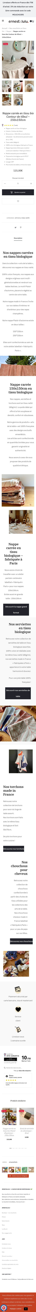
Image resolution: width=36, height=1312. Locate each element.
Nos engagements (7, 1233)
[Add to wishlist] (18, 201)
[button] (5, 183)
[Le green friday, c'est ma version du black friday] (24, 1170)
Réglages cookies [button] (15, 1309)
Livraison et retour (7, 1248)
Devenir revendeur (7, 1256)
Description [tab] (18, 238)
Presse (4, 1217)
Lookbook (4, 1229)
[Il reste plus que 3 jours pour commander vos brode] (5, 1170)
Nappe (8, 31)
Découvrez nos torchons (13, 849)
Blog (3, 1225)
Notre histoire (5, 1221)
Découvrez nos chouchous (21, 941)
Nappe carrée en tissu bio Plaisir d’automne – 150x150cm (9, 1132)
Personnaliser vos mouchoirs (10, 1260)
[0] (33, 21)
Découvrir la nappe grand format (16, 609)
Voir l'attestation (10, 1059)
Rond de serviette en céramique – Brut (27, 1130)
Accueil (4, 28)
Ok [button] (25, 1309)
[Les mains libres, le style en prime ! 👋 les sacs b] (18, 1170)
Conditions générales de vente (10, 1264)
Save (6, 44)
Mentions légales (6, 1268)
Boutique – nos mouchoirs (9, 1213)
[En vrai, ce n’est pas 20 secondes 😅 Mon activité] (11, 1170)
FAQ (3, 1252)
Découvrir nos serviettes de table (18, 693)
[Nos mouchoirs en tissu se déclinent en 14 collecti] (31, 1170)
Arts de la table (20, 218)
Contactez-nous (6, 1244)
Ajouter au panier (19, 192)
